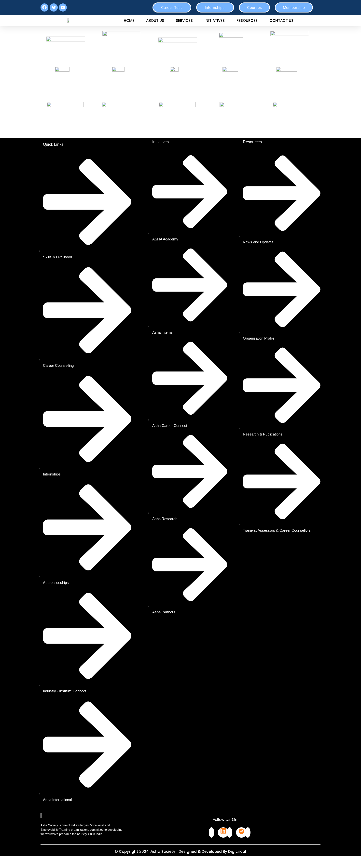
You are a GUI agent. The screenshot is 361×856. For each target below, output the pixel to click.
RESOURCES (247, 20)
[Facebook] (211, 832)
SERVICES (184, 20)
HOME (129, 20)
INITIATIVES (215, 20)
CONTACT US (281, 20)
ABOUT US (155, 20)
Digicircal (237, 851)
